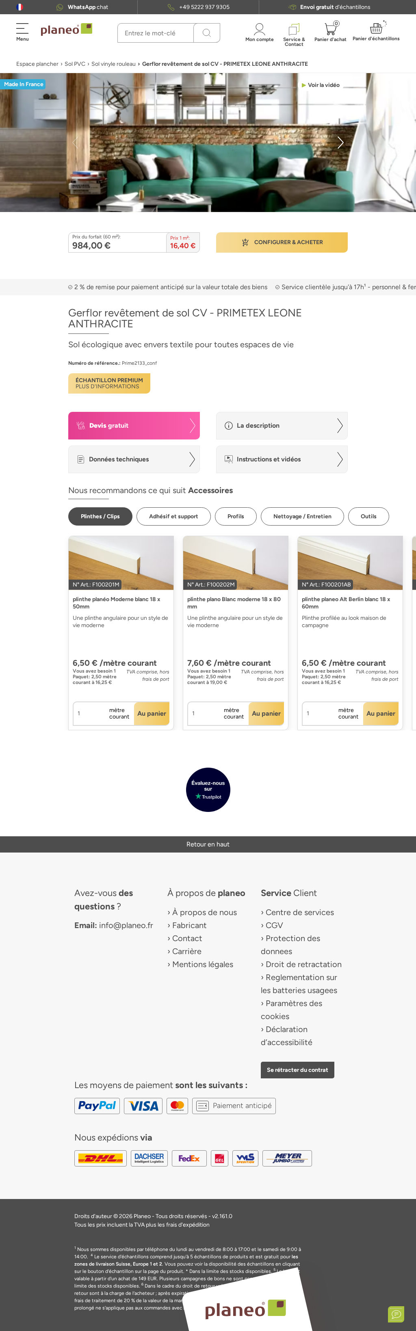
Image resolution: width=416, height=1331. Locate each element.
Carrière (187, 951)
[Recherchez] (207, 33)
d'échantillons (335, 7)
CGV (274, 925)
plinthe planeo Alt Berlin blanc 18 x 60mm (346, 603)
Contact (187, 938)
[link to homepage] (66, 29)
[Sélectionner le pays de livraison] (19, 7)
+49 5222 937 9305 (204, 7)
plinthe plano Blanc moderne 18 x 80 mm (234, 603)
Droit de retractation (304, 964)
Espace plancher (37, 64)
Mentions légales (202, 964)
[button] (19, 7)
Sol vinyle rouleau (113, 64)
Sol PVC (75, 64)
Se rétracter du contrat (297, 1069)
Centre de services (300, 912)
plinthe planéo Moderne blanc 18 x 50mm (116, 603)
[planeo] (245, 1309)
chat (88, 7)
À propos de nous (204, 912)
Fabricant (189, 925)
